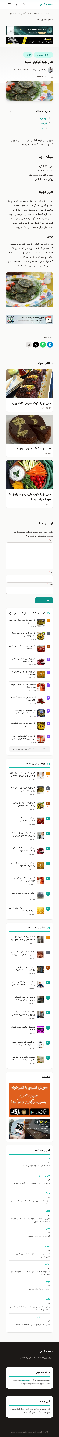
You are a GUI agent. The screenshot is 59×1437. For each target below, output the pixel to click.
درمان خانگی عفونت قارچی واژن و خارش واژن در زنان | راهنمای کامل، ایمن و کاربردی (22, 774)
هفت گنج (46, 1351)
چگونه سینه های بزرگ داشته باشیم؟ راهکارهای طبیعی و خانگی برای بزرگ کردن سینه (23, 835)
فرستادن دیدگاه (44, 600)
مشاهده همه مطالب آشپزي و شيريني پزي (31, 749)
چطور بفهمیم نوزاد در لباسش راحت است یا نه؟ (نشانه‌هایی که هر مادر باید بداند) (23, 984)
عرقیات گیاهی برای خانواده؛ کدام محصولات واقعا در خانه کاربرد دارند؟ (23, 1059)
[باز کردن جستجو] (23, 4)
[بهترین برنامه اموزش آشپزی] (29, 1100)
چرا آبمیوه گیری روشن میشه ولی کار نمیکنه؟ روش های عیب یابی (22, 1044)
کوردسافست (25, 1380)
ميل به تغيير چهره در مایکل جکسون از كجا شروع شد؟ (30, 1202)
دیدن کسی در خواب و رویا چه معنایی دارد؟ (33, 1324)
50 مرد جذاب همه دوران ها (39, 1236)
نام (51, 572)
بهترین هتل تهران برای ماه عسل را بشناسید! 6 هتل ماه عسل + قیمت (30, 1308)
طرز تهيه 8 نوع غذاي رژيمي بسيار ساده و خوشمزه (24, 634)
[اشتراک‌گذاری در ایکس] (36, 345)
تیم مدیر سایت (40, 69)
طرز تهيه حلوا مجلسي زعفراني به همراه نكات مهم (24, 673)
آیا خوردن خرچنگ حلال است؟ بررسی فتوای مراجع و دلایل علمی (29, 1255)
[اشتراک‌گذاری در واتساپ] (43, 345)
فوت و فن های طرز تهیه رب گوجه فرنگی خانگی (23, 686)
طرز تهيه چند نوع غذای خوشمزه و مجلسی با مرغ (23, 724)
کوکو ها (28, 54)
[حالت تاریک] (16, 4)
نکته (43, 128)
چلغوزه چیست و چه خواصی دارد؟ (36, 1165)
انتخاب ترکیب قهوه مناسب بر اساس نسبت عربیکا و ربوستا (23, 953)
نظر (51, 539)
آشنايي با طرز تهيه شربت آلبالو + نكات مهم (23, 699)
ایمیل (50, 584)
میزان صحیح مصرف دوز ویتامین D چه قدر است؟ (22, 909)
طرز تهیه (43, 123)
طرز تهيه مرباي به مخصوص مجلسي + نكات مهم (22, 647)
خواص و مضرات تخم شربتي (23, 893)
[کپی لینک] (29, 345)
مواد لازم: (43, 118)
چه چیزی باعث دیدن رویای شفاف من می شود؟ (31, 1183)
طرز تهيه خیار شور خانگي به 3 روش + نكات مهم (22, 621)
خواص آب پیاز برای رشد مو (39, 1289)
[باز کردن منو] (9, 4)
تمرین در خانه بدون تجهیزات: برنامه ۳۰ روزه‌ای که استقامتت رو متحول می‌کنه (30, 1220)
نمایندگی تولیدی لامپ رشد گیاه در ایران (22, 1028)
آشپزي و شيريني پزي (43, 54)
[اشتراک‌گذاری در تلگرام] (50, 345)
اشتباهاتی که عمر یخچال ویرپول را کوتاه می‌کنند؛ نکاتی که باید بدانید (23, 1014)
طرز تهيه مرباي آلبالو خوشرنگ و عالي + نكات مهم (24, 660)
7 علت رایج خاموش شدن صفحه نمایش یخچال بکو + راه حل (23, 939)
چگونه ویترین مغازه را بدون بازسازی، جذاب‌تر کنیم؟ (24, 968)
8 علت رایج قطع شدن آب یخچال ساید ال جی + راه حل (23, 998)
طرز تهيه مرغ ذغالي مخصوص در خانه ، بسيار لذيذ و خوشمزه (24, 712)
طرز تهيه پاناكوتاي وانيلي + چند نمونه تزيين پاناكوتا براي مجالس (24, 737)
